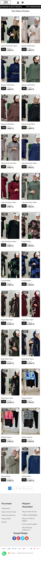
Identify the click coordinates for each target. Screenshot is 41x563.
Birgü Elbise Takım (7, 320)
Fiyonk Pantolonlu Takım (9, 46)
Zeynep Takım (5, 476)
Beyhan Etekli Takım (28, 46)
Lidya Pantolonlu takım (8, 163)
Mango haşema (27, 398)
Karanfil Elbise (26, 241)
